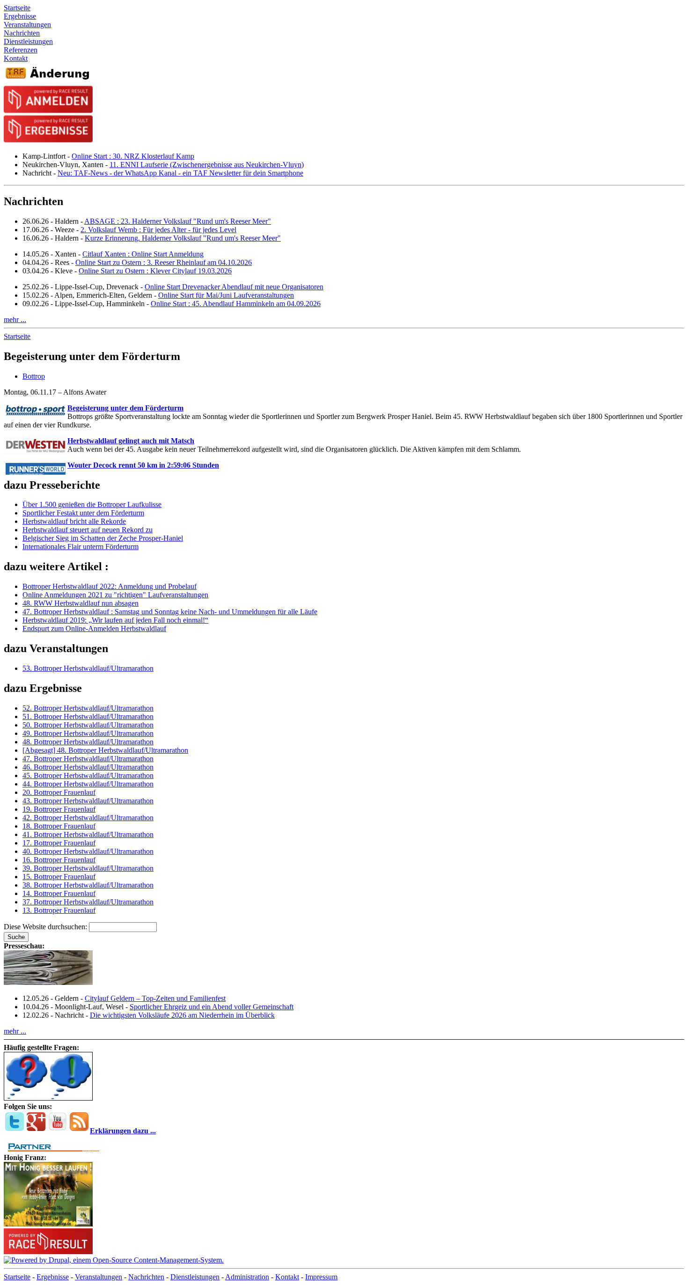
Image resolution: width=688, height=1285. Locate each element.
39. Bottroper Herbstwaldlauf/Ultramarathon (88, 868)
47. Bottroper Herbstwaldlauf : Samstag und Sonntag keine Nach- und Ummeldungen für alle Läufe (169, 612)
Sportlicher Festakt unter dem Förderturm (83, 513)
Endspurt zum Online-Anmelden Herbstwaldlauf (94, 628)
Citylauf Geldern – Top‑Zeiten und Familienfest (155, 998)
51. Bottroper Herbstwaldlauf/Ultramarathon (88, 716)
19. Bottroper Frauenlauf (58, 809)
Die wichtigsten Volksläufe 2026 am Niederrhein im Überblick (182, 1015)
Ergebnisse (53, 1277)
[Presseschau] (48, 982)
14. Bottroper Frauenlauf (58, 893)
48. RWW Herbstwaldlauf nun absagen (80, 603)
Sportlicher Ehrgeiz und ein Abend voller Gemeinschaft (211, 1007)
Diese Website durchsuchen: (46, 927)
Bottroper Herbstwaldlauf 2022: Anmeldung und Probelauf (109, 586)
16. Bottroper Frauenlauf (58, 860)
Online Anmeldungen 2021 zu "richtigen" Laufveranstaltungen (115, 595)
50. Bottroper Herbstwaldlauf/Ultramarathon (88, 725)
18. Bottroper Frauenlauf (58, 826)
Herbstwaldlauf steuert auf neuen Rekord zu (87, 530)
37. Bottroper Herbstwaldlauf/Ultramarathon (88, 902)
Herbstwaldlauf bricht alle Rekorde (74, 521)
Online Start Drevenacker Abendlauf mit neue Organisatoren (234, 287)
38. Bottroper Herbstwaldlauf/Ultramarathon (88, 885)
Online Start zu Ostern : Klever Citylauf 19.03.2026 (155, 271)
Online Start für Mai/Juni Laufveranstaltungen (226, 295)
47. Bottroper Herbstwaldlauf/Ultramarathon (88, 759)
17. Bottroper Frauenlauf (58, 843)
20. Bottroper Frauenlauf (58, 792)
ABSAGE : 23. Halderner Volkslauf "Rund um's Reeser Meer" (177, 221)
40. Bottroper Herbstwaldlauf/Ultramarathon (88, 851)
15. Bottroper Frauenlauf (58, 877)
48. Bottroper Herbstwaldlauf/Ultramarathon (88, 742)
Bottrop (33, 376)
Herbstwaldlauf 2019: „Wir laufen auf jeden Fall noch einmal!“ (115, 620)
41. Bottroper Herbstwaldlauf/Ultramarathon (88, 834)
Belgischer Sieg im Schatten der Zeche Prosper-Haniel (102, 538)
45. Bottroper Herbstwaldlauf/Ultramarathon (88, 775)
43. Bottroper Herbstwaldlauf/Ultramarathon (88, 801)
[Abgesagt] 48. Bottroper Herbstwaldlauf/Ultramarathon (105, 750)
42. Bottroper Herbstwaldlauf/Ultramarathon (88, 818)
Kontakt (287, 1277)
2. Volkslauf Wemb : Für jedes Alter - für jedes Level (158, 230)
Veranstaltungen (98, 1277)
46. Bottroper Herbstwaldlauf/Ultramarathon (88, 767)
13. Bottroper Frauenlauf (58, 910)
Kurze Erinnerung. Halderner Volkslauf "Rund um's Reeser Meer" (183, 238)
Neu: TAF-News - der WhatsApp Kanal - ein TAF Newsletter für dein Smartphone (180, 173)
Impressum (321, 1277)
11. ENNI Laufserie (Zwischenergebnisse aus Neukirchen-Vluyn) (207, 165)
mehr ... (15, 319)
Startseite (17, 336)
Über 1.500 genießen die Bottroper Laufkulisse (91, 504)
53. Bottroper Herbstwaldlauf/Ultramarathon (88, 668)
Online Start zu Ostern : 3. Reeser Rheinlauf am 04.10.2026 (163, 262)
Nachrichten (146, 1277)
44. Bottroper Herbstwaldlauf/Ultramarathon (88, 784)
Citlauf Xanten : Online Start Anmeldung (143, 254)
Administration (247, 1277)
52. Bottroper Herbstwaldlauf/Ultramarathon (88, 708)
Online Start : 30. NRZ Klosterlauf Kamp (133, 156)
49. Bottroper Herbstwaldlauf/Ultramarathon (88, 733)
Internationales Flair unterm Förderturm (80, 547)
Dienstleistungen (195, 1277)
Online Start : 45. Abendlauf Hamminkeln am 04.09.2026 (236, 304)
